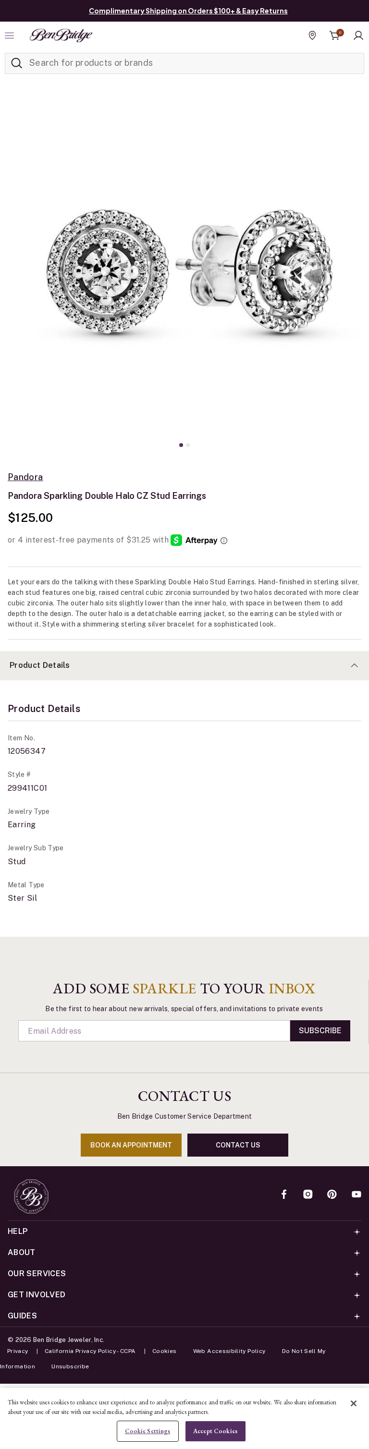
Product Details (40, 665)
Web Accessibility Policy (229, 1351)
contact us (238, 1145)
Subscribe (320, 1030)
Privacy (17, 1351)
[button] (358, 35)
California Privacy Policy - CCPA (90, 1351)
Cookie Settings (148, 1431)
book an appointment (131, 1145)
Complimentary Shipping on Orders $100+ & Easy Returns (188, 10)
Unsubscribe (70, 1366)
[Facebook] (284, 1195)
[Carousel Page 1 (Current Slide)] (181, 445)
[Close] (353, 1403)
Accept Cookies (215, 1431)
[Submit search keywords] (17, 63)
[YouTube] (356, 1195)
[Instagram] (308, 1195)
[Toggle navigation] (10, 35)
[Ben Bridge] (61, 35)
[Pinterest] (332, 1195)
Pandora (25, 477)
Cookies (164, 1351)
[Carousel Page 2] (188, 445)
